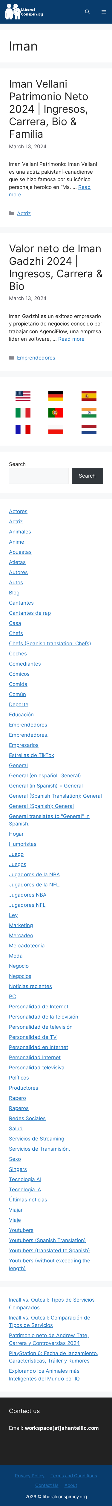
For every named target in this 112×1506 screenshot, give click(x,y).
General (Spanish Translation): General (55, 796)
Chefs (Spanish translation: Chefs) (50, 643)
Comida (18, 684)
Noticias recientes (30, 986)
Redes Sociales (27, 1118)
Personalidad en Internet (38, 1047)
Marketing (21, 925)
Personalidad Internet (35, 1057)
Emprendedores (36, 358)
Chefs (16, 633)
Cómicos (19, 674)
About (71, 1485)
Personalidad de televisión (41, 1027)
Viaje (15, 1220)
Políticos (19, 1078)
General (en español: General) (45, 776)
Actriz (24, 213)
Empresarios (24, 745)
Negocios (20, 976)
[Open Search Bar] (87, 12)
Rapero (17, 1098)
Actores (18, 511)
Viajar (16, 1210)
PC (12, 996)
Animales (20, 532)
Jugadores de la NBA (34, 874)
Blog (14, 593)
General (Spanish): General (41, 806)
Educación (21, 715)
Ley (13, 915)
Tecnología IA (25, 1189)
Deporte (18, 704)
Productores (23, 1088)
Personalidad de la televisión (43, 1017)
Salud (16, 1129)
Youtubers (21, 1230)
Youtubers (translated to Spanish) (49, 1250)
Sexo (15, 1159)
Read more (71, 339)
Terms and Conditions (73, 1476)
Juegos (17, 864)
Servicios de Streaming (36, 1139)
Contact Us (47, 1485)
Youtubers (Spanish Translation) (47, 1240)
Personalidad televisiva (37, 1068)
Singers (18, 1169)
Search (17, 464)
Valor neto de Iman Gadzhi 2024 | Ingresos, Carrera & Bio (56, 267)
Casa (15, 623)
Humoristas (22, 844)
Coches (18, 654)
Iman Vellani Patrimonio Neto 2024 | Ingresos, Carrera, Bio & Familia (48, 108)
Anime (16, 542)
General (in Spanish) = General (46, 786)
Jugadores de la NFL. (35, 885)
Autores (18, 572)
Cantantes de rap (30, 613)
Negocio (19, 966)
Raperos (19, 1108)
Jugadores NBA (28, 895)
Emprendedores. (29, 735)
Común (17, 694)
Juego (16, 854)
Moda (16, 956)
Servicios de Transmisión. (39, 1149)
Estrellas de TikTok (31, 755)
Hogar (16, 834)
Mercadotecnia (27, 946)
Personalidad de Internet (38, 1007)
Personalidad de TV (33, 1037)
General (18, 765)
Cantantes (21, 603)
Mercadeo (21, 935)
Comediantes (25, 664)
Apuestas (20, 552)
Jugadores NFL (27, 905)
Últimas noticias (28, 1200)
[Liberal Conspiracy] (23, 12)
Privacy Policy (30, 1476)
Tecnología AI (25, 1179)
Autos (16, 582)
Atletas (17, 562)
